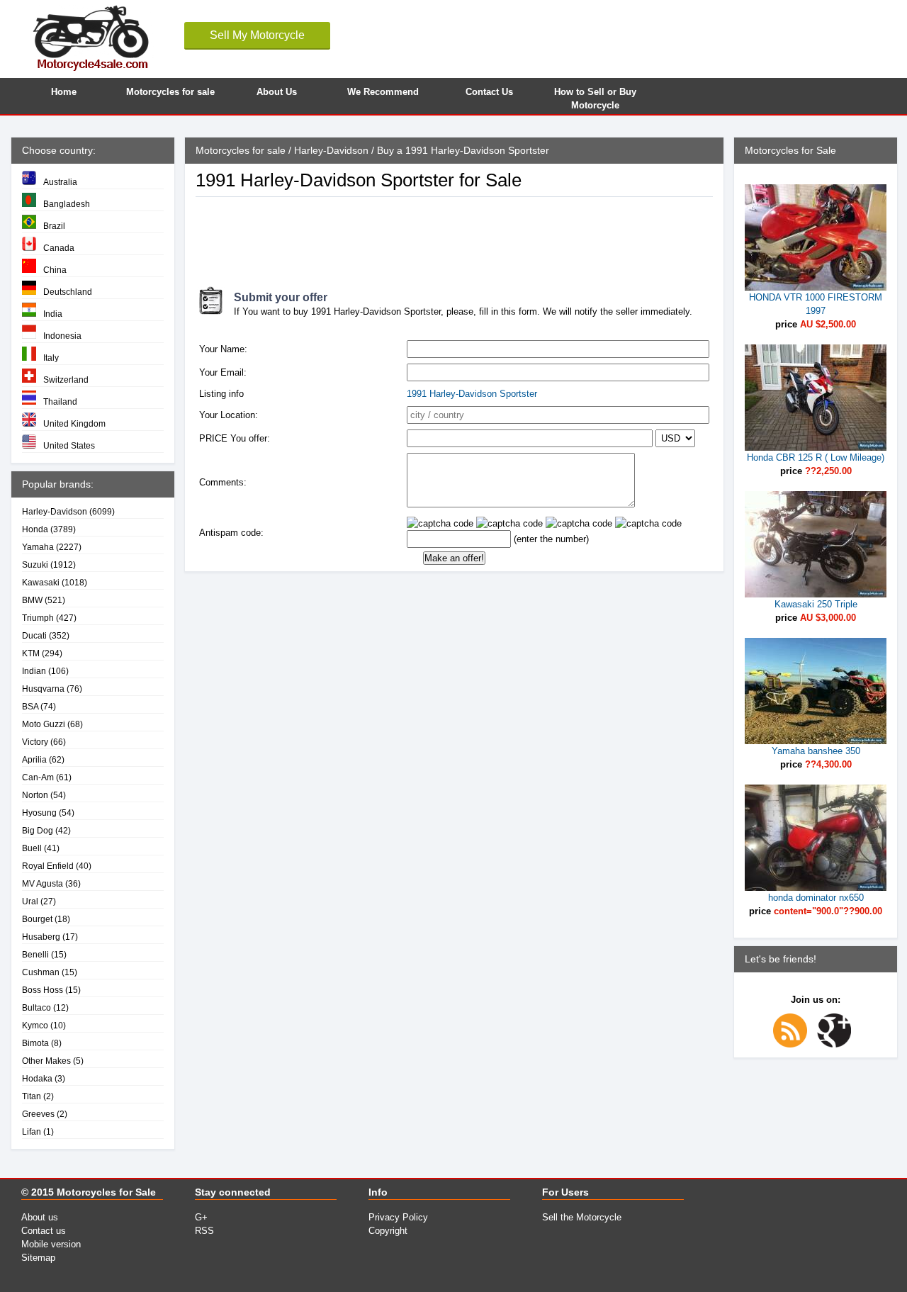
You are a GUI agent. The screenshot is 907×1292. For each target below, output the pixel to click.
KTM (31, 653)
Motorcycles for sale (170, 91)
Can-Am (38, 777)
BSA (30, 706)
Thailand (60, 401)
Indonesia (62, 335)
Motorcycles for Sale (106, 1192)
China (55, 269)
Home (64, 91)
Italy (51, 357)
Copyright (387, 1230)
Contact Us (489, 91)
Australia (60, 181)
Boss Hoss (42, 989)
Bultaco (36, 1007)
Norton (35, 794)
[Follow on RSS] (793, 1044)
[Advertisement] (453, 236)
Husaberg (41, 936)
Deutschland (67, 291)
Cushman (41, 972)
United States (69, 445)
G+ (201, 1217)
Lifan (31, 1131)
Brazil (54, 225)
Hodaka (37, 1078)
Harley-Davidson (54, 511)
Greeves (38, 1113)
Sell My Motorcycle (257, 35)
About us (39, 1217)
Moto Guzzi (43, 724)
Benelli (35, 954)
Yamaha (38, 546)
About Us (277, 91)
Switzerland (66, 379)
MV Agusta (42, 883)
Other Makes (46, 1060)
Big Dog (37, 830)
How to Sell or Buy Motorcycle (595, 96)
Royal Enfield (48, 865)
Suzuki (35, 564)
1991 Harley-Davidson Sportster (472, 393)
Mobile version (51, 1244)
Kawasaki (41, 582)
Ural (30, 901)
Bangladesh (66, 203)
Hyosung (39, 812)
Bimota (35, 1042)
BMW (32, 600)
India (52, 313)
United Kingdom (74, 423)
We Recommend (383, 91)
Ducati (34, 635)
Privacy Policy (398, 1217)
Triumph (38, 617)
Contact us (43, 1230)
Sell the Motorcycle (581, 1217)
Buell (32, 848)
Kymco (35, 1025)
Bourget (37, 918)
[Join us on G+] (837, 1044)
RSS (204, 1230)
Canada (58, 247)
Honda (35, 529)
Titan (31, 1096)
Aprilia (34, 759)
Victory (35, 741)
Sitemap (38, 1257)
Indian (34, 670)
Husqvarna (43, 688)
